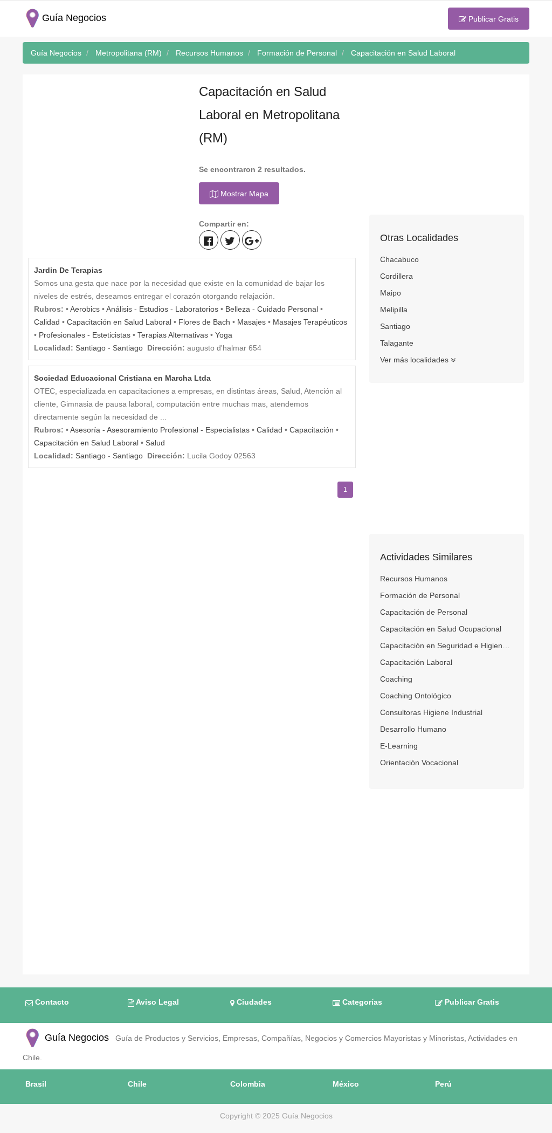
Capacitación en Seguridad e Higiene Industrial (446, 645)
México (346, 1084)
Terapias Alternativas (172, 335)
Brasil (35, 1084)
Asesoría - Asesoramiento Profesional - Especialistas (160, 429)
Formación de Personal (420, 595)
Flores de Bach (204, 322)
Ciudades (253, 1002)
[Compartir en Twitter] (230, 240)
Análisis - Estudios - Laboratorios (162, 309)
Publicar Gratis (492, 19)
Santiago (90, 348)
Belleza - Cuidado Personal (271, 309)
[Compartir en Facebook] (208, 240)
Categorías (361, 1002)
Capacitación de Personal (423, 612)
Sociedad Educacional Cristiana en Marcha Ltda (122, 378)
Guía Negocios (75, 1037)
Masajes (251, 322)
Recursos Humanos (413, 578)
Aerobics (85, 309)
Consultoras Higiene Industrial (431, 712)
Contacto (51, 1002)
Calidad (47, 322)
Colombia (247, 1084)
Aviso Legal (156, 1002)
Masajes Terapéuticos (310, 322)
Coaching (396, 679)
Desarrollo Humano (413, 729)
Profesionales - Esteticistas (84, 335)
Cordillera (396, 276)
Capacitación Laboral (416, 662)
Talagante (396, 343)
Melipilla (394, 309)
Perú (443, 1084)
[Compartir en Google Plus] (251, 240)
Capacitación (311, 429)
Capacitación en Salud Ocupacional (440, 628)
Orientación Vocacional (419, 762)
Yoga (223, 335)
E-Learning (399, 745)
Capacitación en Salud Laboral (119, 322)
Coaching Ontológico (415, 695)
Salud (155, 442)
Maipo (390, 293)
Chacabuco (399, 259)
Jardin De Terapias (68, 270)
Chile (137, 1084)
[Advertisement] (105, 147)
